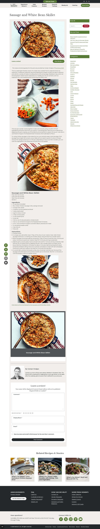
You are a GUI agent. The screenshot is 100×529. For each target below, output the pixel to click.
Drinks (72, 80)
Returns (78, 526)
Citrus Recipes (74, 72)
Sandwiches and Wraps (76, 105)
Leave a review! (16, 61)
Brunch (72, 68)
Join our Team (50, 1)
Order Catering (76, 494)
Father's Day (73, 84)
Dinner (72, 78)
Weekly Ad (34, 502)
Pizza (71, 101)
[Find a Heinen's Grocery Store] (84, 1)
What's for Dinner (75, 125)
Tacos (72, 118)
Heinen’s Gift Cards (77, 504)
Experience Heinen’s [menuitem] (24, 5)
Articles (72, 63)
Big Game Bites (74, 65)
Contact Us (54, 494)
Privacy (54, 526)
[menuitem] (14, 5)
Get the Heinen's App (18, 498)
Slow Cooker (73, 109)
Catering (33, 494)
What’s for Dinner (77, 497)
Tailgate (72, 120)
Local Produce (74, 93)
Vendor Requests (56, 497)
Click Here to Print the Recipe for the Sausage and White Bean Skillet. (31, 305)
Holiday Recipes (74, 89)
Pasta (72, 97)
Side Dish (72, 107)
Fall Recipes (73, 82)
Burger (72, 70)
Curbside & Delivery (37, 497)
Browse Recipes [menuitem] (44, 5)
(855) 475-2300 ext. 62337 (21, 518)
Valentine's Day (74, 122)
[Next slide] (86, 469)
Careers (74, 502)
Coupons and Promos (62, 526)
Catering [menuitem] (74, 5)
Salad (71, 103)
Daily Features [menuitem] (34, 5)
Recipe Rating (16, 413)
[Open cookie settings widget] (2, 526)
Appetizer (73, 61)
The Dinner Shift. (59, 68)
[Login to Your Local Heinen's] (86, 1)
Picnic (72, 99)
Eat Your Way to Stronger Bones (79, 40)
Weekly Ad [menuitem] (65, 5)
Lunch (72, 95)
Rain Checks (72, 526)
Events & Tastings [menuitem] (54, 5)
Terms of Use (48, 526)
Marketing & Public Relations (57, 503)
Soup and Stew (74, 110)
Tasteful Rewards (36, 499)
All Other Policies (85, 526)
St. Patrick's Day (74, 112)
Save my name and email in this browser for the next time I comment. (34, 434)
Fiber (71, 86)
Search (86, 26)
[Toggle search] (89, 1)
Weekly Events (76, 499)
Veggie (72, 124)
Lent (71, 91)
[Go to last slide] (13, 469)
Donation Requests (57, 499)
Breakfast (73, 67)
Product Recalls (15, 494)
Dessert (72, 76)
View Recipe (58, 61)
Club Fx (72, 74)
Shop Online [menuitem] (85, 5)
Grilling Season (74, 88)
